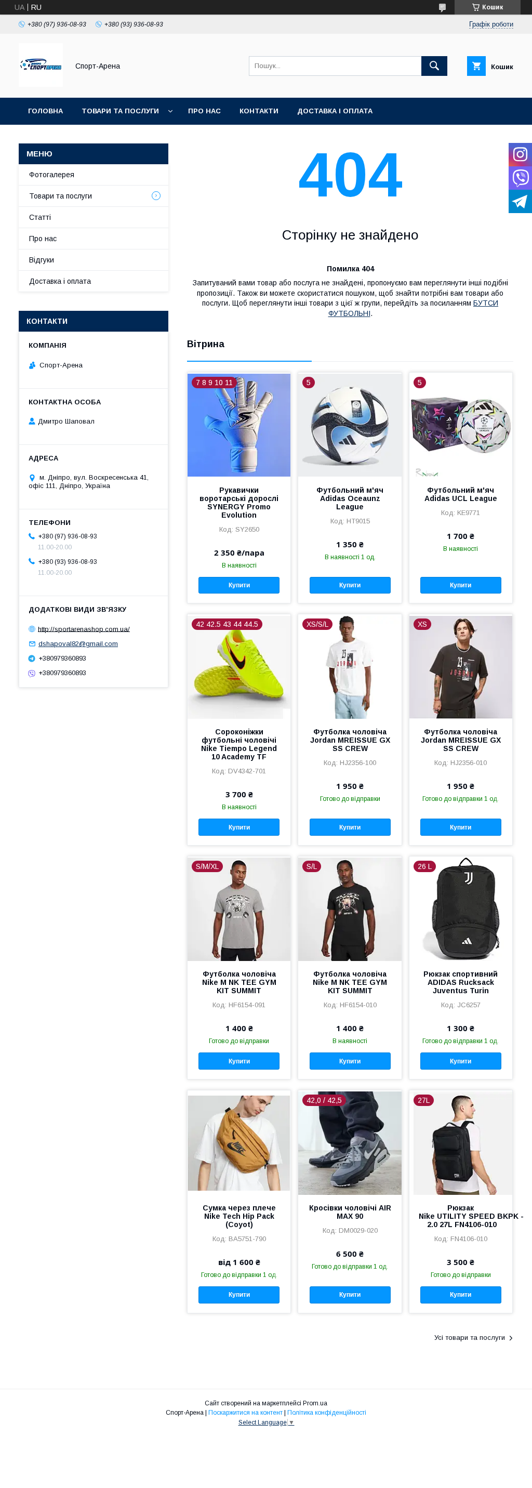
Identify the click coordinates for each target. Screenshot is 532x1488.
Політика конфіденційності (326, 1412)
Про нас (204, 111)
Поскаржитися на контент (245, 1412)
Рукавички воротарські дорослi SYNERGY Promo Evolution (239, 502)
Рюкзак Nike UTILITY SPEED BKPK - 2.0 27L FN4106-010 (461, 1216)
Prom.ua (315, 1403)
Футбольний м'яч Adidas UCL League (460, 494)
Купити (239, 585)
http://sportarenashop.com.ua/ (84, 629)
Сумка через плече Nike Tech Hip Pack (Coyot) (239, 1216)
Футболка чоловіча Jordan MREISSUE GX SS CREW (350, 740)
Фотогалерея (51, 174)
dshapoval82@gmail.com (78, 644)
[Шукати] (434, 66)
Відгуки (41, 260)
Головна (45, 111)
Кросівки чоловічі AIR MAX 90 (350, 1212)
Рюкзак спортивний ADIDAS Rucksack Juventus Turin (460, 982)
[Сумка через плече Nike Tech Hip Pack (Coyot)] (239, 1142)
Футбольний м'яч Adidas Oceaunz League (349, 498)
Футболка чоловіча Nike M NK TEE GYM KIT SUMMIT (239, 982)
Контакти (259, 111)
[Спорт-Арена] (41, 84)
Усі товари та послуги (469, 1337)
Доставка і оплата (335, 111)
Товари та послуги (120, 111)
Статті (40, 217)
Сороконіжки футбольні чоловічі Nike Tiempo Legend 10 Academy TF (239, 744)
